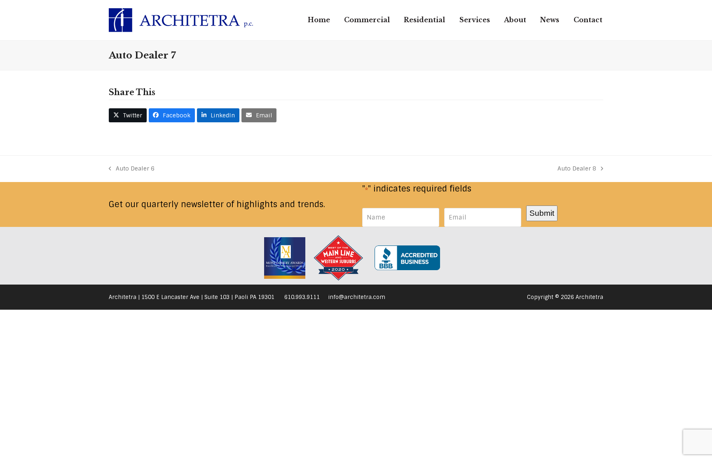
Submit (541, 212)
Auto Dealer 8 (576, 169)
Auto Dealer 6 (132, 169)
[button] (128, 115)
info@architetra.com (356, 297)
